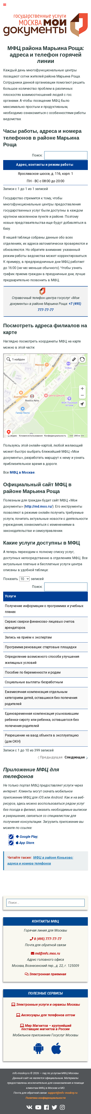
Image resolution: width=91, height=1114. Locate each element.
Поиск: (37, 155)
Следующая (75, 757)
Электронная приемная (47, 974)
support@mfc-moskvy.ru (62, 1092)
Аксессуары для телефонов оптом (47, 1015)
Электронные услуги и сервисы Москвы (47, 1004)
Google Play (28, 837)
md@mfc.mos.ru (47, 953)
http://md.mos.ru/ (38, 506)
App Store (26, 843)
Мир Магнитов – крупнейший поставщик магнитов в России (46, 1027)
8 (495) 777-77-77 (47, 939)
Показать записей (23, 579)
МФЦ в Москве (22, 472)
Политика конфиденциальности (46, 1097)
